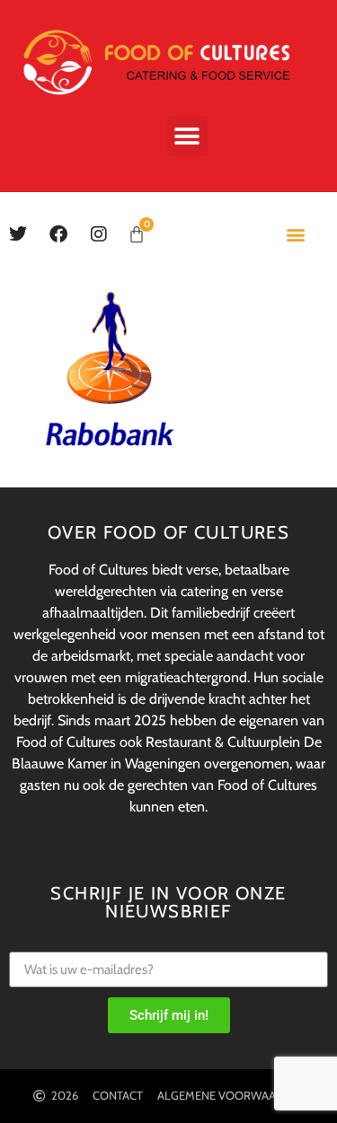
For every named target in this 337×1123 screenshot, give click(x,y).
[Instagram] (99, 234)
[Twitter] (18, 234)
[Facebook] (58, 234)
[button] (187, 136)
